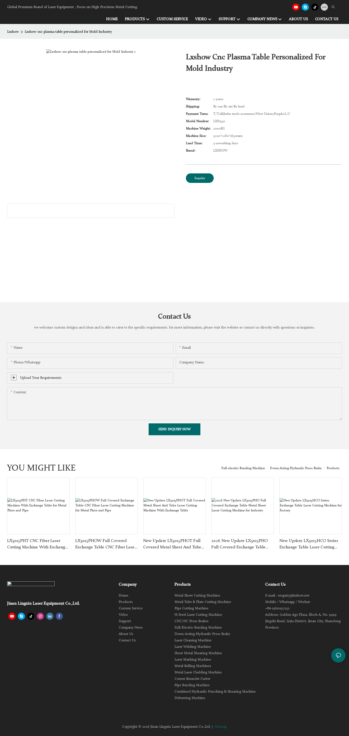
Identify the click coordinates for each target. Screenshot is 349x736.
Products (333, 468)
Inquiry (199, 178)
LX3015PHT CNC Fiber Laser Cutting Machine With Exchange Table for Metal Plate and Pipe (37, 545)
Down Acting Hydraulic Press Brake (296, 468)
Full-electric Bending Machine (243, 468)
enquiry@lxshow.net (293, 595)
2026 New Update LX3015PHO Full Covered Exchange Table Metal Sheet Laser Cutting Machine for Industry (239, 545)
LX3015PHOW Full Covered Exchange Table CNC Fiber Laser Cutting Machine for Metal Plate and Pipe (105, 545)
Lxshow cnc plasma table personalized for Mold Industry (68, 32)
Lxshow (13, 32)
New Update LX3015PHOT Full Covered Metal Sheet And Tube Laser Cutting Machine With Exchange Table (172, 545)
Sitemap (221, 727)
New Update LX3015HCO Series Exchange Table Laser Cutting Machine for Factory (308, 545)
